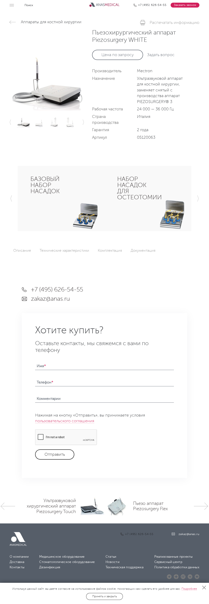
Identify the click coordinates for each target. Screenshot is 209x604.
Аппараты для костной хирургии (51, 22)
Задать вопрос (161, 55)
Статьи (111, 557)
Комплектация (110, 250)
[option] (47, 70)
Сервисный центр (168, 562)
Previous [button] (10, 122)
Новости (112, 562)
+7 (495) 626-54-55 (57, 290)
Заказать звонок (185, 5)
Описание (22, 250)
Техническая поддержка (124, 567)
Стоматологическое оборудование (67, 562)
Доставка (17, 562)
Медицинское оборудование (61, 557)
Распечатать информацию (174, 22)
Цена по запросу (117, 55)
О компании (19, 557)
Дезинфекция (49, 567)
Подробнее (189, 588)
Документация (143, 250)
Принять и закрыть (104, 596)
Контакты (17, 567)
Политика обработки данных (177, 567)
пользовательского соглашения (64, 421)
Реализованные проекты (173, 557)
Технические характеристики (64, 250)
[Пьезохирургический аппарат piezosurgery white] (47, 83)
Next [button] (83, 122)
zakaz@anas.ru (50, 299)
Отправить (54, 454)
